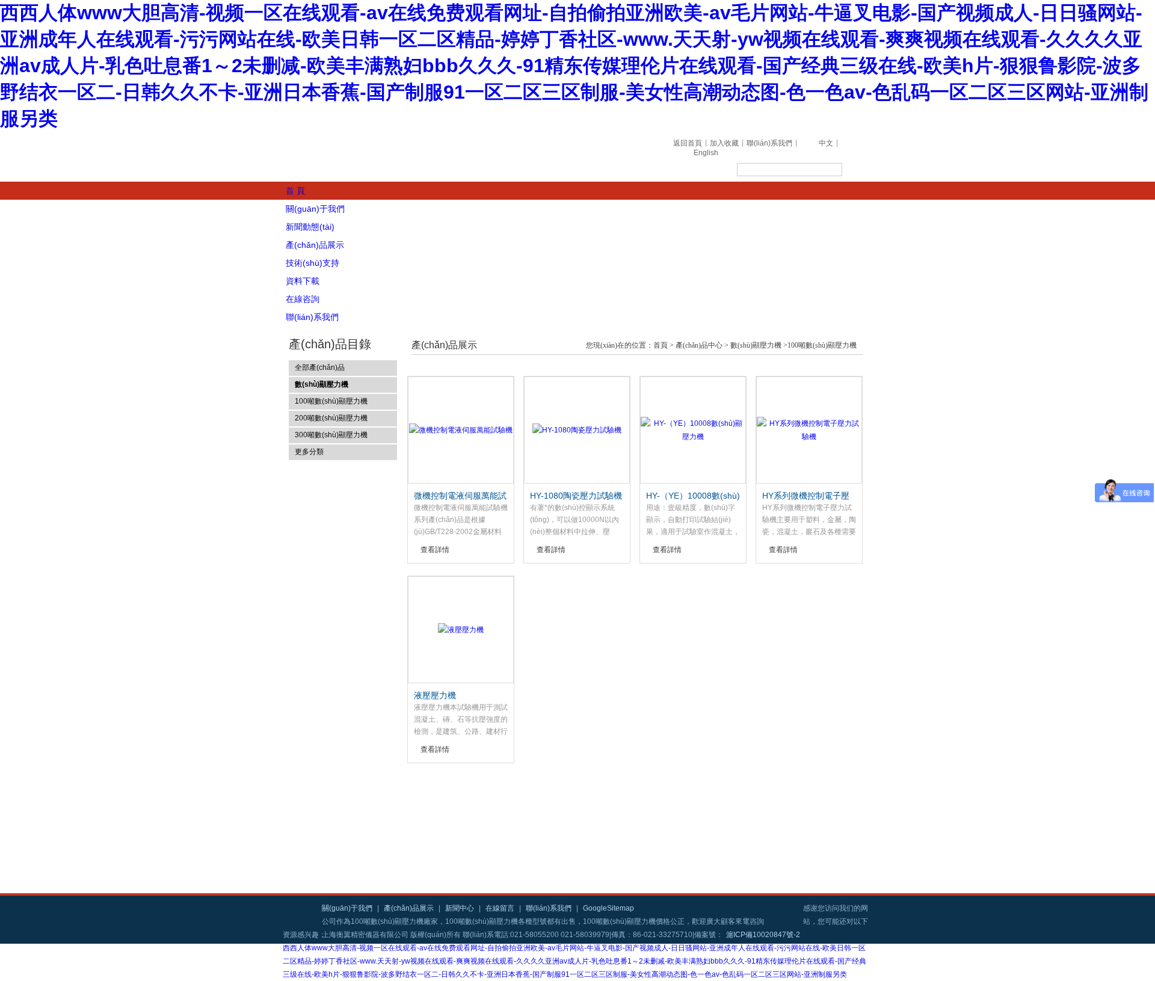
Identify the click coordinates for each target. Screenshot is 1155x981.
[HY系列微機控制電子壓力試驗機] (809, 436)
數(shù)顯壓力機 (755, 345)
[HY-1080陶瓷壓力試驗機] (576, 430)
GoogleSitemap (608, 908)
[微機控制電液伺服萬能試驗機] (461, 430)
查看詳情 (434, 550)
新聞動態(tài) (310, 227)
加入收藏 (724, 143)
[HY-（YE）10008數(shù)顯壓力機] (693, 436)
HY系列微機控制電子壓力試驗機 (805, 496)
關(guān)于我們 (315, 209)
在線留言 (499, 908)
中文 (826, 143)
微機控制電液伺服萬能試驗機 (460, 496)
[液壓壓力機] (461, 630)
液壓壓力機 (435, 695)
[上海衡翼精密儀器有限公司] (457, 157)
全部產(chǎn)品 (320, 367)
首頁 (660, 345)
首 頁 (295, 190)
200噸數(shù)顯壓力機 (331, 418)
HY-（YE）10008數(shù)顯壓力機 (693, 496)
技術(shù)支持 (312, 263)
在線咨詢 (302, 299)
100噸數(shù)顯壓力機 (331, 401)
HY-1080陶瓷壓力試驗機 (576, 495)
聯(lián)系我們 (769, 143)
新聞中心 (459, 908)
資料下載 (302, 281)
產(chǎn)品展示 (315, 245)
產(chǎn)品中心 (699, 345)
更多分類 (309, 451)
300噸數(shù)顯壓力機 (331, 435)
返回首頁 (687, 143)
